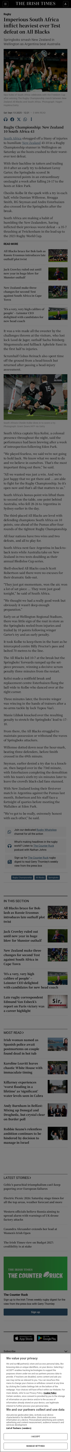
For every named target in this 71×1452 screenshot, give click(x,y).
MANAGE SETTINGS (35, 1446)
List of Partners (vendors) (18, 1428)
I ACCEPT (35, 1436)
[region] (35, 1402)
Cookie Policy (50, 1393)
